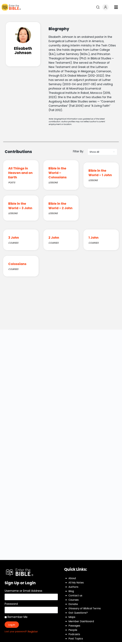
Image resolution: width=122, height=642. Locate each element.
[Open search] (98, 7)
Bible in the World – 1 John (100, 172)
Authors (73, 587)
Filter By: (78, 151)
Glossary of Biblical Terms (84, 608)
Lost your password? (16, 631)
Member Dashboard (81, 621)
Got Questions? (78, 613)
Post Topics (75, 638)
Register (33, 631)
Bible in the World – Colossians (57, 172)
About (72, 578)
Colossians (17, 264)
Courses (73, 600)
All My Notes (76, 582)
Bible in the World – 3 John (20, 205)
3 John (13, 237)
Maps (71, 617)
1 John (93, 237)
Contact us (75, 595)
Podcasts (74, 634)
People (72, 630)
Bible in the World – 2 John (60, 205)
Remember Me (17, 617)
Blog (71, 591)
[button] (116, 7)
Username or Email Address (23, 591)
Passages (74, 625)
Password (11, 604)
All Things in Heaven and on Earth (20, 172)
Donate (73, 604)
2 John (53, 237)
